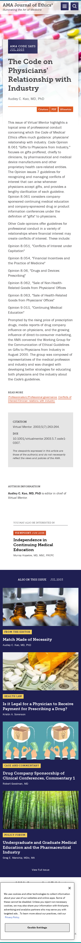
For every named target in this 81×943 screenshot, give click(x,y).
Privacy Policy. (12, 917)
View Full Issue (40, 869)
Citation (43, 109)
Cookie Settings (37, 927)
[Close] (69, 888)
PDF (54, 109)
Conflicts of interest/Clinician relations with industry (39, 399)
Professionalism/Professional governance (32, 397)
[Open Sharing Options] (77, 939)
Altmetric (66, 109)
